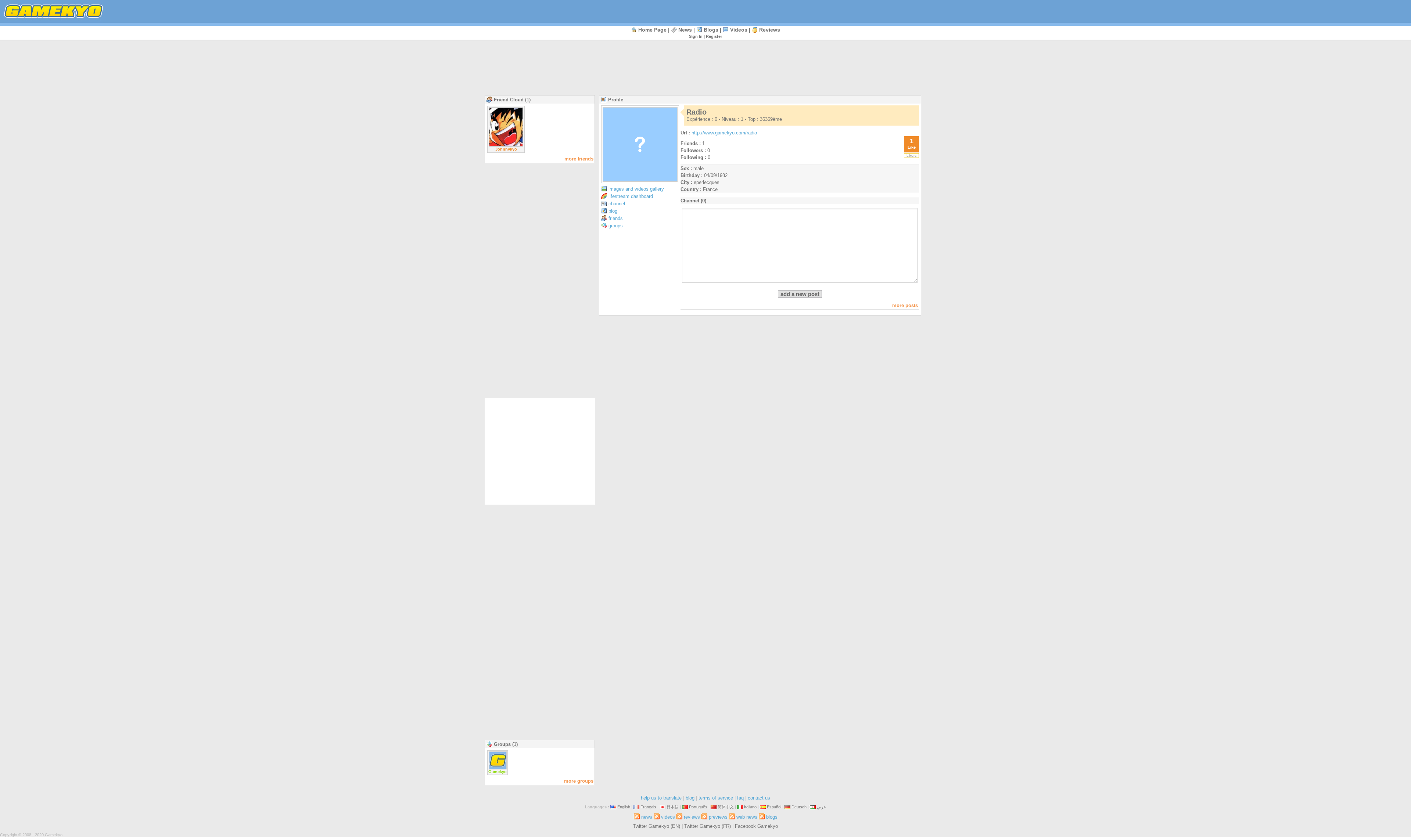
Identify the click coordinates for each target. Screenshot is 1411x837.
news (685, 30)
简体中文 (726, 807)
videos (738, 30)
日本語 (673, 807)
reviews (769, 30)
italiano (750, 807)
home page (652, 30)
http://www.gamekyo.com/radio (724, 133)
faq (740, 798)
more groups (578, 781)
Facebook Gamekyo (756, 826)
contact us (759, 798)
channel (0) (693, 200)
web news (746, 817)
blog (612, 211)
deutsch (799, 807)
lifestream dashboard (630, 196)
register (714, 36)
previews (718, 817)
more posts (905, 305)
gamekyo (497, 771)
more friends (578, 159)
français (648, 807)
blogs (711, 30)
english (623, 807)
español (774, 807)
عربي (821, 807)
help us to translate (661, 798)
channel (616, 203)
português (698, 807)
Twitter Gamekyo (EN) (656, 826)
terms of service (716, 798)
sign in (696, 36)
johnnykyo (506, 149)
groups (615, 225)
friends (615, 218)
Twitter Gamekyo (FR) (707, 826)
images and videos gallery (636, 189)
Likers (911, 156)
